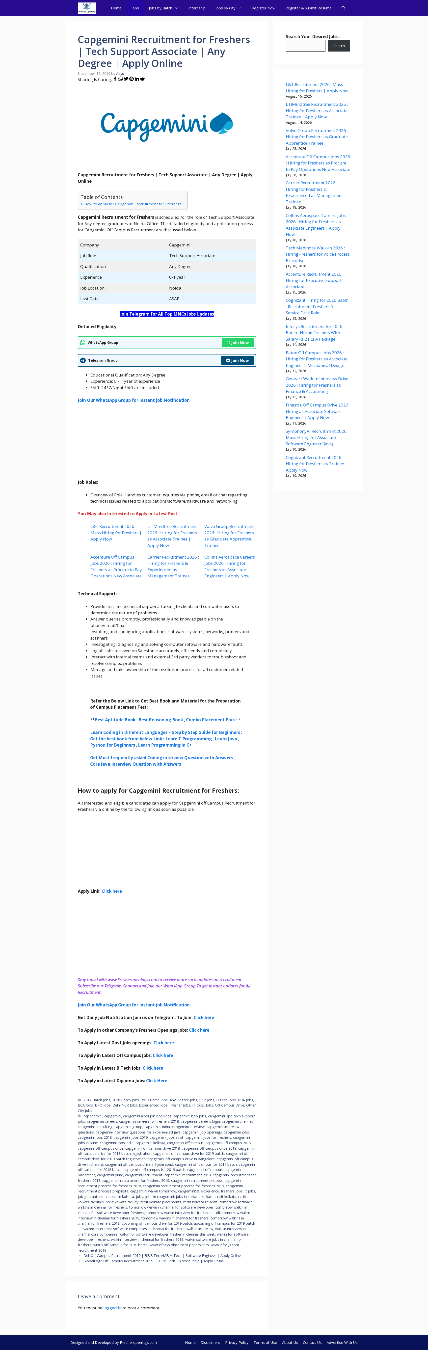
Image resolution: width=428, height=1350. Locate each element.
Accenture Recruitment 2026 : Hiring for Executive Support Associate (314, 280)
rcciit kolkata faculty (122, 1202)
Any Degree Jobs (183, 1100)
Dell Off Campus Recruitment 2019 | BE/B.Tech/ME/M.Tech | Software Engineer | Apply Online (162, 1255)
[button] (343, 8)
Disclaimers (210, 1342)
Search (339, 45)
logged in (112, 1308)
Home (116, 7)
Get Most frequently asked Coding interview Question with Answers (161, 757)
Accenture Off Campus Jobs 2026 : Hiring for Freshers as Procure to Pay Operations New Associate (318, 163)
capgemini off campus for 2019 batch (154, 1169)
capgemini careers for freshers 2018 (149, 1121)
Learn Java (226, 739)
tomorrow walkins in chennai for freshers (175, 1218)
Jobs (135, 7)
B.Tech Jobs (226, 1100)
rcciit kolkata (225, 1196)
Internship (197, 7)
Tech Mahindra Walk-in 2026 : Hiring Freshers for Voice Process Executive (318, 254)
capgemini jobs (236, 1132)
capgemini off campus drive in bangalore (181, 1159)
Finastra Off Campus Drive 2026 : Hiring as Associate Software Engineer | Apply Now (318, 411)
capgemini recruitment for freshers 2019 (135, 1180)
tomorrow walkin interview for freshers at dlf (183, 1212)
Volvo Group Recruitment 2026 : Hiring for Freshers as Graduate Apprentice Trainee (317, 137)
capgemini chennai (237, 1121)
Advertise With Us (342, 1342)
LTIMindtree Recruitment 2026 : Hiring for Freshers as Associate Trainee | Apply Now (317, 110)
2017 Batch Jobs (96, 1100)
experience (210, 1191)
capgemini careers (102, 1121)
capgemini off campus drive (100, 1148)
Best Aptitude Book (115, 720)
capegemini (92, 1116)
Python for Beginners (112, 745)
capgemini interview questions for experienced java (138, 1132)
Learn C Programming (188, 739)
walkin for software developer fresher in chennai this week (167, 1234)
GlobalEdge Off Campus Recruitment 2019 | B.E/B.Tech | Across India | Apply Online (153, 1261)
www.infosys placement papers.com (179, 1244)
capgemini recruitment (143, 1175)
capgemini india (157, 1126)
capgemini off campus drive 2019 (209, 1148)
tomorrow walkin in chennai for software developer (171, 1207)
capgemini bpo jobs (189, 1116)
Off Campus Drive (229, 1105)
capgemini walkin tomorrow (153, 1191)
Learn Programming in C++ (166, 745)
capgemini (112, 1116)
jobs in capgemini (159, 1196)
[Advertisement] (167, 444)
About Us (290, 1342)
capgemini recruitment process (197, 1180)
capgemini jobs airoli (167, 1137)
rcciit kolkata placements (160, 1202)
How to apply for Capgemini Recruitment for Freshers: (133, 203)
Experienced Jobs (153, 1105)
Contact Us (312, 1342)
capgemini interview (188, 1126)
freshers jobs (232, 1191)
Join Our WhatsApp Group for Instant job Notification (134, 400)
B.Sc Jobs (206, 1100)
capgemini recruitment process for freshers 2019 (183, 1186)
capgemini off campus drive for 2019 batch (188, 1153)
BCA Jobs (85, 1105)
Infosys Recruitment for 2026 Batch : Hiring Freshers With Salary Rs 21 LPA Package (314, 333)
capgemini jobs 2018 (95, 1137)
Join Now (240, 342)
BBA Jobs (245, 1100)
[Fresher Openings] (87, 8)
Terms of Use (265, 1342)
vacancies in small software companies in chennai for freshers (134, 1228)
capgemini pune (110, 1175)
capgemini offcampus (205, 1169)
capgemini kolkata (150, 1142)
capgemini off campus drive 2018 (152, 1148)
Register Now (263, 7)
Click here (204, 1017)
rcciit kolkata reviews (200, 1202)
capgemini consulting (95, 1126)
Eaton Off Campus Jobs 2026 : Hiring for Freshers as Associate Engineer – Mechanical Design (317, 359)
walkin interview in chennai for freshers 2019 (147, 1239)
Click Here (156, 1080)
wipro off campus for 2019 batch (120, 1244)
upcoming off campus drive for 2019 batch (157, 1223)
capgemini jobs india (117, 1142)
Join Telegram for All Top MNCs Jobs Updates (167, 314)
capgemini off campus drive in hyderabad (139, 1164)
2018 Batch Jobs (125, 1100)
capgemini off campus (185, 1142)
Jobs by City (225, 7)
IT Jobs (198, 1105)
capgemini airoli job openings (147, 1116)
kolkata (208, 1196)
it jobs (250, 1191)
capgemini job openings (202, 1132)
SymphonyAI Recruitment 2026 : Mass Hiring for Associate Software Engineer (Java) (317, 437)
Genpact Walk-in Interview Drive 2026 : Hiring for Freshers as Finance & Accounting (317, 385)
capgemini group (128, 1126)
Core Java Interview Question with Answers (135, 764)
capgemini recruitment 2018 (187, 1175)
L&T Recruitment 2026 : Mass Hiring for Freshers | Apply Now (116, 532)
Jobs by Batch (160, 7)
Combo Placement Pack (211, 720)
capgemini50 (188, 1191)
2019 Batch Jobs (154, 1100)
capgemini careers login (200, 1121)
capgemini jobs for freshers (208, 1137)
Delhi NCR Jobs (124, 1105)
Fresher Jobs (179, 1105)
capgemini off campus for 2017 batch (206, 1164)
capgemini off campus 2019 (228, 1142)
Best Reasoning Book (160, 720)
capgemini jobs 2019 (131, 1137)
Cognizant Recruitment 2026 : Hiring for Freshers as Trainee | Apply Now (316, 464)
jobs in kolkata (188, 1196)
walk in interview (200, 1228)
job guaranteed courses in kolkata (106, 1196)
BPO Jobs (102, 1105)
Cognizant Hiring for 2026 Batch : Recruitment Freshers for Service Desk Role (317, 306)
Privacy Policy (236, 1342)
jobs (139, 1196)
